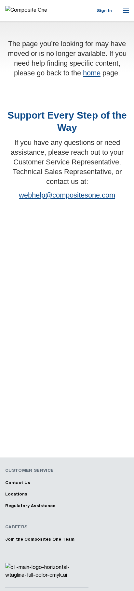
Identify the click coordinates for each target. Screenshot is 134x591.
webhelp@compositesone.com (67, 195)
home (91, 73)
